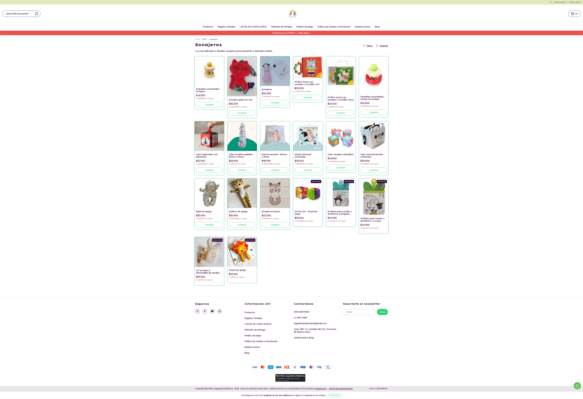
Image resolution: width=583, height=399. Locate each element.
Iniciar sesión (560, 2)
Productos (208, 26)
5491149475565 (301, 311)
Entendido (335, 395)
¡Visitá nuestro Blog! (304, 337)
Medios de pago (304, 26)
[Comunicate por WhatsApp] (577, 385)
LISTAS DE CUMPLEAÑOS (253, 26)
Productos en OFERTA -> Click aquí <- (291, 33)
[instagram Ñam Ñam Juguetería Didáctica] (197, 311)
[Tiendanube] (378, 389)
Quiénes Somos (362, 26)
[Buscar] (36, 13)
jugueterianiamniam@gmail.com (310, 323)
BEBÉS (204, 39)
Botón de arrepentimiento (341, 388)
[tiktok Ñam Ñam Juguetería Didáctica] (219, 311)
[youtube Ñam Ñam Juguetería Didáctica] (212, 311)
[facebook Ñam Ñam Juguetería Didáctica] (205, 311)
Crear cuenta (575, 2)
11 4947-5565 (300, 317)
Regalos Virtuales (226, 26)
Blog (377, 26)
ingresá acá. (320, 388)
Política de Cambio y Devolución (333, 26)
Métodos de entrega (281, 26)
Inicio (197, 39)
